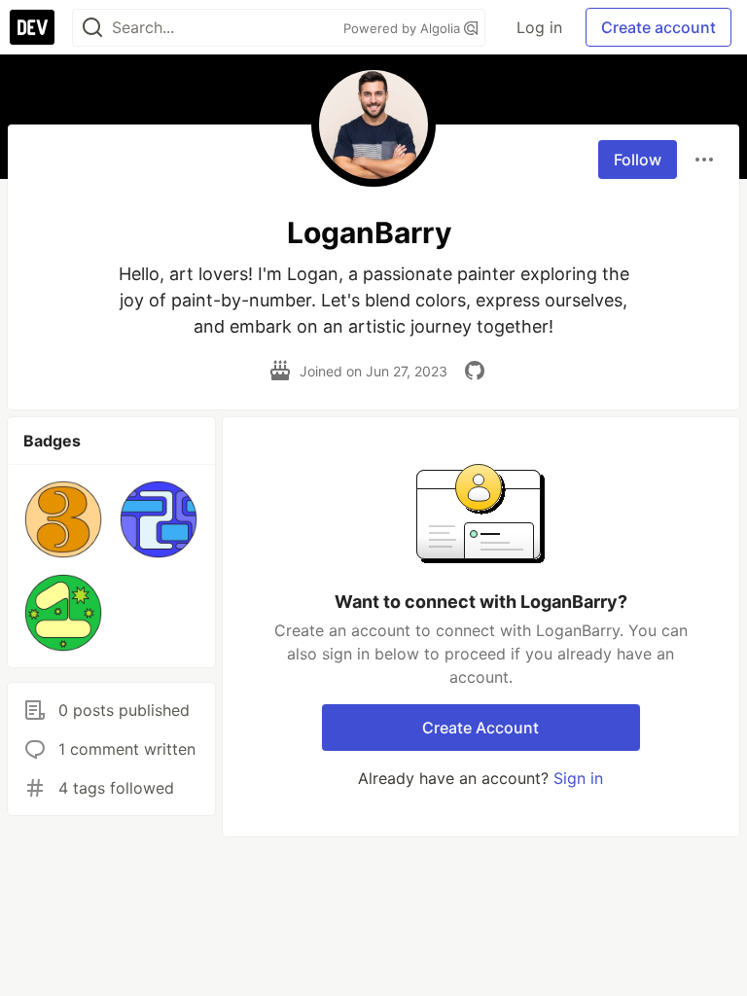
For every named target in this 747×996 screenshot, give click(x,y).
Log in (539, 27)
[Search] (92, 28)
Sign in (578, 778)
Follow (637, 159)
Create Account (480, 727)
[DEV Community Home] (32, 27)
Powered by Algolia (403, 28)
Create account (658, 27)
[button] (63, 519)
